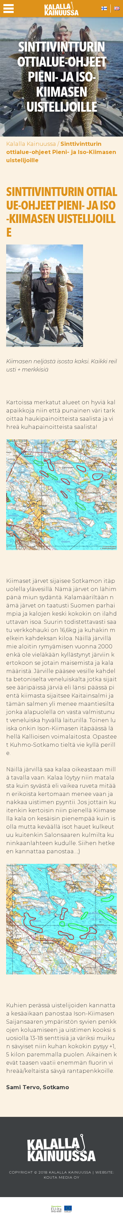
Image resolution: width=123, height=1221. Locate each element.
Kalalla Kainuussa (31, 144)
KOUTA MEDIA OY (62, 1177)
